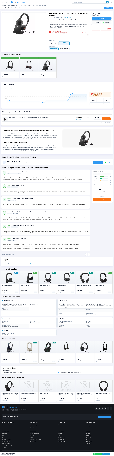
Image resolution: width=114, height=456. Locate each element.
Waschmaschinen (61, 441)
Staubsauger (88, 431)
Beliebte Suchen (34, 422)
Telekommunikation (11, 5)
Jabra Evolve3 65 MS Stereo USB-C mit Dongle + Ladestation (85, 394)
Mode (3, 437)
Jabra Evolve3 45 (44, 393)
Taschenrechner (61, 437)
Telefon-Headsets (19, 5)
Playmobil (32, 429)
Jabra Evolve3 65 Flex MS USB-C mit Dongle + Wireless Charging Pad (66, 395)
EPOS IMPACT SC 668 (101, 355)
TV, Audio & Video (5, 431)
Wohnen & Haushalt (6, 441)
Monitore (88, 433)
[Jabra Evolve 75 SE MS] (10, 65)
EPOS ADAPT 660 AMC (45, 355)
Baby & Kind (4, 447)
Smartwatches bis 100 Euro (35, 439)
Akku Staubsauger (34, 425)
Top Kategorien (61, 422)
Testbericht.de (3, 5)
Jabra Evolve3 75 (100, 285)
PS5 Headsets (33, 441)
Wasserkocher (61, 439)
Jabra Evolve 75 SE (27, 5)
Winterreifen (88, 435)
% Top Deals (88, 443)
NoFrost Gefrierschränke (35, 433)
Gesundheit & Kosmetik (7, 445)
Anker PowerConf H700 (8, 355)
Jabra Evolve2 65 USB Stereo (84, 285)
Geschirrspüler (89, 429)
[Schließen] (112, 454)
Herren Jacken (61, 431)
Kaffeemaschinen (61, 429)
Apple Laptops (33, 427)
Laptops (59, 435)
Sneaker (31, 437)
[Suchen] (107, 2)
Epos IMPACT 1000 (25, 285)
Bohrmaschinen (61, 427)
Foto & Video (4, 433)
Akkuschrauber (61, 425)
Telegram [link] (107, 454)
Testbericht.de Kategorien (8, 422)
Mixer (87, 439)
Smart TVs (32, 435)
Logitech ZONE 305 (7, 285)
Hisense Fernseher (34, 431)
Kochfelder (60, 433)
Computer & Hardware (6, 425)
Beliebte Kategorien (90, 422)
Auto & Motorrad (5, 429)
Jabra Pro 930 (61, 355)
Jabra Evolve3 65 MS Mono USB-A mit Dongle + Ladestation (29, 394)
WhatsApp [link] (98, 454)
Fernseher (88, 425)
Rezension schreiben (102, 199)
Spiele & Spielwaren (6, 443)
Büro (4, 135)
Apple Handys (89, 441)
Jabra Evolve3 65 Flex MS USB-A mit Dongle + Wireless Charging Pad (10, 395)
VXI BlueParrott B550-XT (83, 355)
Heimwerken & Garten (6, 439)
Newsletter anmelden (104, 417)
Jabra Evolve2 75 (62, 285)
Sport (3, 435)
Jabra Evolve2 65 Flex (45, 285)
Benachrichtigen (98, 162)
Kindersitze (88, 437)
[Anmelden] (111, 2)
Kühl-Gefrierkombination (91, 427)
